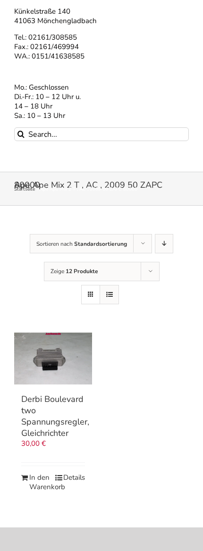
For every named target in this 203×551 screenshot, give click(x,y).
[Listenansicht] (109, 294)
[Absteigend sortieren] (164, 243)
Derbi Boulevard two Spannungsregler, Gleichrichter (55, 416)
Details (74, 477)
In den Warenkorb (40, 482)
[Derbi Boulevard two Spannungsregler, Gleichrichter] (53, 358)
